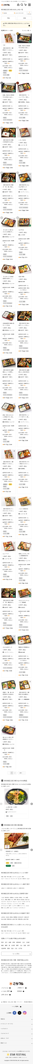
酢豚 (19, 905)
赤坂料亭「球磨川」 (8, 55)
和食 (2, 876)
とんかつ (19, 876)
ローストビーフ (4, 905)
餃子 (10, 905)
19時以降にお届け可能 (23, 919)
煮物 (6, 899)
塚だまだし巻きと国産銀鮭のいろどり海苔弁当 (8, 738)
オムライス (9, 901)
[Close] (29, 25)
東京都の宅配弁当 (28, 1002)
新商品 (11, 917)
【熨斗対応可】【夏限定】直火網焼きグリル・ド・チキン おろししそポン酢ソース (24, 693)
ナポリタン (9, 903)
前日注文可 (20, 917)
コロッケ (20, 901)
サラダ (23, 901)
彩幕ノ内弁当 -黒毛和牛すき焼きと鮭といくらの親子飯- (24, 47)
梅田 (6, 945)
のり (12, 899)
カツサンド (16, 907)
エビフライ (3, 901)
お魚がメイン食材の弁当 (6, 888)
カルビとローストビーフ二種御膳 (24, 601)
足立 (6, 942)
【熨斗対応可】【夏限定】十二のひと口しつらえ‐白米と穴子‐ (8, 49)
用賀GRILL (22, 468)
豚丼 (15, 899)
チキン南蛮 (25, 897)
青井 (2, 942)
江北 (16, 948)
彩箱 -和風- (22, 276)
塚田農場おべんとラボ (9, 236)
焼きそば (27, 899)
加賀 (25, 945)
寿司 (23, 876)
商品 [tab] (8, 18)
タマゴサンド (22, 907)
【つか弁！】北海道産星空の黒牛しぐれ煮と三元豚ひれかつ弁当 (8, 277)
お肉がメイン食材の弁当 (18, 888)
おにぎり (20, 878)
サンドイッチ (14, 878)
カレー (11, 907)
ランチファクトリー (11, 812)
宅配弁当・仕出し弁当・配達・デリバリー (12, 1002)
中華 (8, 876)
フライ (20, 903)
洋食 (5, 876)
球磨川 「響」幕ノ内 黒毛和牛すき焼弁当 (8, 693)
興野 (17, 945)
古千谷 (20, 948)
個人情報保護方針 (15, 1057)
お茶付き (3, 917)
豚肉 (2, 907)
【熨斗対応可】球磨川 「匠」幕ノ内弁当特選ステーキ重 (8, 186)
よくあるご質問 (5, 991)
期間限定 (15, 917)
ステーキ (28, 901)
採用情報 (20, 1057)
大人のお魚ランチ (7, 647)
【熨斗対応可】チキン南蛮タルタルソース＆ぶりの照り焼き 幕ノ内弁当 (24, 463)
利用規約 (19, 991)
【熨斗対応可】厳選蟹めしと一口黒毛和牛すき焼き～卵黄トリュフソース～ (8, 371)
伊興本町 (18, 942)
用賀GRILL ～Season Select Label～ (25, 102)
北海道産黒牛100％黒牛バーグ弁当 (8, 324)
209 (21, 773)
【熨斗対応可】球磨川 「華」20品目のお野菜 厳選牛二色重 (8, 601)
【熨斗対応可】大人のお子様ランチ (24, 186)
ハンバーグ (15, 903)
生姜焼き (12, 897)
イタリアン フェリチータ (24, 192)
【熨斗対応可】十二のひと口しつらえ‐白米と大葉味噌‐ (8, 510)
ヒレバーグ (6, 553)
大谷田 (13, 945)
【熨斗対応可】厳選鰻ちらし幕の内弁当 (24, 371)
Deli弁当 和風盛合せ (24, 647)
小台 (21, 945)
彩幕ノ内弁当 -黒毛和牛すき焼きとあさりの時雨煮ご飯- (8, 96)
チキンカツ (3, 903)
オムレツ (15, 901)
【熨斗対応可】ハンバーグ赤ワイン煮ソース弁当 (24, 416)
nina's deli (22, 281)
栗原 (8, 948)
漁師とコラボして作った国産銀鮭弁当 (24, 554)
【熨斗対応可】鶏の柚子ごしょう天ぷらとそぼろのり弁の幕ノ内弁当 (24, 324)
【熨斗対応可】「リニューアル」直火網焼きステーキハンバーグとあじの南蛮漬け (24, 96)
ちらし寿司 (6, 907)
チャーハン (22, 905)
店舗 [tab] (24, 18)
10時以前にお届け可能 (12, 919)
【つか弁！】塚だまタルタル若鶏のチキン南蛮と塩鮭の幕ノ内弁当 (8, 231)
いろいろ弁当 (22, 140)
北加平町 (3, 948)
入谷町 (28, 942)
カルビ (27, 905)
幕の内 (24, 878)
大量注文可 (26, 917)
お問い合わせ (5, 994)
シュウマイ (14, 905)
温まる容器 (3, 919)
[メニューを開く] (29, 5)
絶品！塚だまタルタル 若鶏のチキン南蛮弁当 (8, 416)
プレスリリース (24, 1057)
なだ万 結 (21, 230)
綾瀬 (10, 942)
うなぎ (27, 878)
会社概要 (7, 1057)
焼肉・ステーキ (12, 876)
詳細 (8, 63)
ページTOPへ (15, 1006)
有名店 (7, 917)
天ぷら (2, 899)
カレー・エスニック (5, 878)
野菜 (23, 903)
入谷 (23, 942)
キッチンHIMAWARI (24, 699)
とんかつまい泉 (23, 145)
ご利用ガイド (21, 988)
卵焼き (20, 897)
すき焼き (16, 897)
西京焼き (7, 897)
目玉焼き (23, 899)
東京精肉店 (22, 607)
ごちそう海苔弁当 (23, 509)
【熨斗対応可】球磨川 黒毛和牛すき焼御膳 (8, 141)
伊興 (13, 942)
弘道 (12, 948)
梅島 (2, 945)
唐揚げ (9, 899)
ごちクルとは (5, 988)
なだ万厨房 (22, 235)
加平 (28, 945)
